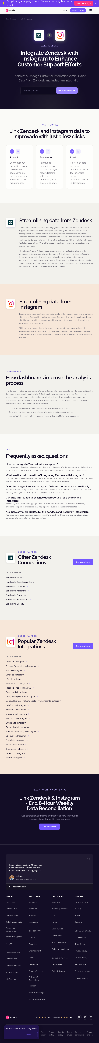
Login (66, 10)
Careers (78, 922)
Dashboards (57, 936)
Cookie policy (81, 958)
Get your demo (78, 10)
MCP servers (11, 979)
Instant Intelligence (14, 937)
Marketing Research (60, 908)
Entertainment (35, 951)
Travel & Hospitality (37, 999)
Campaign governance (11, 929)
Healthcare (33, 964)
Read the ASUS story (17, 887)
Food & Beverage (36, 993)
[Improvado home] (10, 10)
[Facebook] (85, 1017)
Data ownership (12, 915)
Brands (32, 937)
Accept (28, 1035)
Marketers (33, 908)
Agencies (33, 944)
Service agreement (83, 971)
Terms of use (80, 964)
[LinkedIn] (79, 1017)
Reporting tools (12, 972)
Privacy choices (81, 978)
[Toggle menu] (90, 10)
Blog (54, 915)
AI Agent (9, 943)
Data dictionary (58, 971)
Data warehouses (13, 965)
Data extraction (12, 908)
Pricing (78, 908)
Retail (31, 958)
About (77, 915)
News (54, 922)
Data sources (11, 959)
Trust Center (80, 944)
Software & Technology (34, 978)
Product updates (59, 942)
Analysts (32, 915)
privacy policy (30, 1029)
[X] (91, 1017)
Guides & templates (60, 949)
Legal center (80, 937)
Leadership (33, 922)
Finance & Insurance (37, 971)
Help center (57, 964)
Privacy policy (81, 951)
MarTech (32, 986)
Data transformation (14, 922)
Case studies (57, 929)
